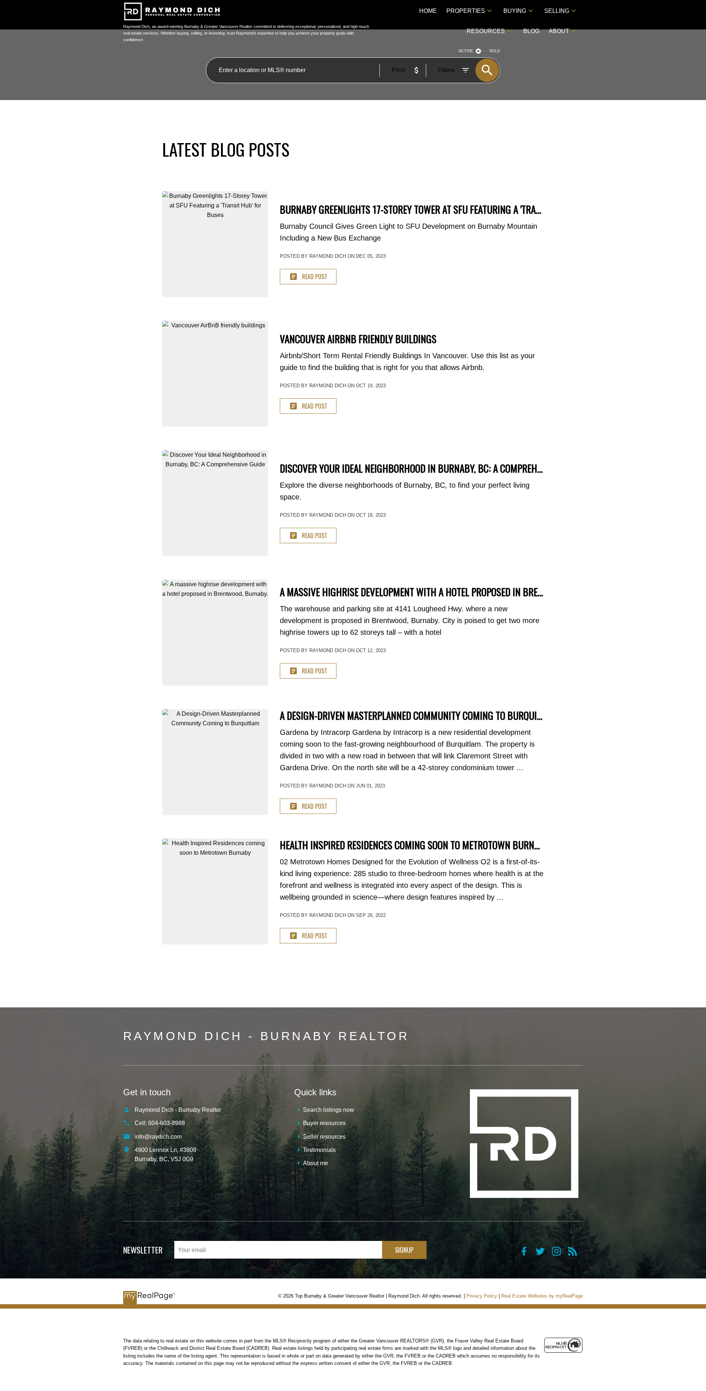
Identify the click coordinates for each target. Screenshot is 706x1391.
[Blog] (575, 1254)
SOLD (494, 51)
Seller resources (324, 1137)
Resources (486, 31)
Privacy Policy (481, 1296)
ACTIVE (466, 51)
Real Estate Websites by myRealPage (542, 1296)
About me (315, 1163)
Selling (556, 11)
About (559, 31)
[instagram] (560, 1254)
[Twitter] (544, 1254)
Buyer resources (324, 1123)
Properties (465, 11)
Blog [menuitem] (531, 31)
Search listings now (328, 1110)
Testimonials (319, 1150)
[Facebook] (528, 1254)
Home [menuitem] (428, 11)
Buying (514, 11)
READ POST (314, 276)
